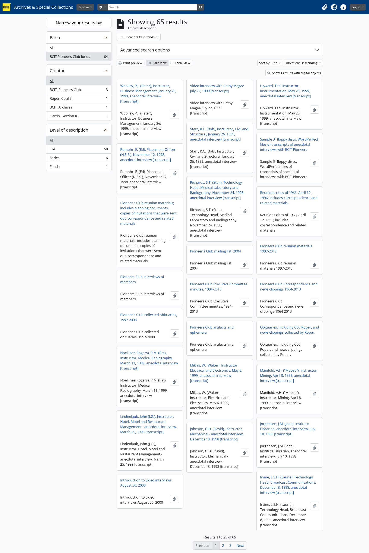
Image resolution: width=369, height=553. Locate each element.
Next (240, 545)
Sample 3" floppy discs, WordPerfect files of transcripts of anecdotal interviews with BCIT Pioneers (289, 144)
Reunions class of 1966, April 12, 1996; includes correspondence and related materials (289, 197)
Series (79, 158)
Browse (84, 7)
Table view (182, 63)
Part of (56, 37)
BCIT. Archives (79, 108)
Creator (57, 70)
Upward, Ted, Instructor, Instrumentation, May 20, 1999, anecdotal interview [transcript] (285, 91)
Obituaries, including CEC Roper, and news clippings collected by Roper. (289, 330)
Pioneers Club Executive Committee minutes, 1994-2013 (218, 287)
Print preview (132, 63)
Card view (159, 63)
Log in (356, 7)
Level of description (69, 130)
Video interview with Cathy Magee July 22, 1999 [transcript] (217, 88)
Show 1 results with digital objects (296, 73)
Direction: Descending (302, 63)
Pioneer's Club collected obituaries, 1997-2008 (148, 317)
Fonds (79, 167)
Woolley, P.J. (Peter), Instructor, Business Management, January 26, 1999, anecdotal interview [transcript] (148, 94)
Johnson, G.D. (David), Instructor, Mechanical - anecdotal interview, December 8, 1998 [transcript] (216, 434)
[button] (324, 7)
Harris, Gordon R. (79, 117)
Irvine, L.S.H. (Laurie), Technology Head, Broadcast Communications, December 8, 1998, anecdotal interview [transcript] (288, 485)
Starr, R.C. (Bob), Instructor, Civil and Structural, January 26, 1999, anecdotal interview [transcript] (219, 134)
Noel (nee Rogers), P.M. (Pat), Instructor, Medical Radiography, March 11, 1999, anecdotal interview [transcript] (149, 361)
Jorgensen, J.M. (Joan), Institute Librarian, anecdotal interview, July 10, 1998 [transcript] (287, 428)
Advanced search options (145, 50)
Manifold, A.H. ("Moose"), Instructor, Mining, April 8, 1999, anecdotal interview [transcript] (289, 375)
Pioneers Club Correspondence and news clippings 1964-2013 (289, 287)
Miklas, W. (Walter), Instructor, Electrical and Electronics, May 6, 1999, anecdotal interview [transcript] (216, 373)
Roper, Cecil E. (79, 99)
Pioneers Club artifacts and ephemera (212, 330)
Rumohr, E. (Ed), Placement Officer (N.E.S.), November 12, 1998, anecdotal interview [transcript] (148, 154)
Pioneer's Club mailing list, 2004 (215, 251)
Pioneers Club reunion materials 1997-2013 (286, 249)
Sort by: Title (268, 63)
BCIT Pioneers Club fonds (79, 57)
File (79, 150)
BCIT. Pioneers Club (79, 90)
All (52, 47)
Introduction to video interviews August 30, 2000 (146, 483)
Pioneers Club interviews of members (142, 279)
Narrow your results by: (79, 23)
